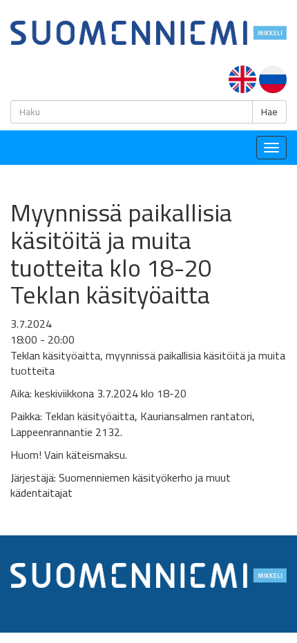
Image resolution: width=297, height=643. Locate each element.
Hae (269, 112)
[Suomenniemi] (148, 31)
